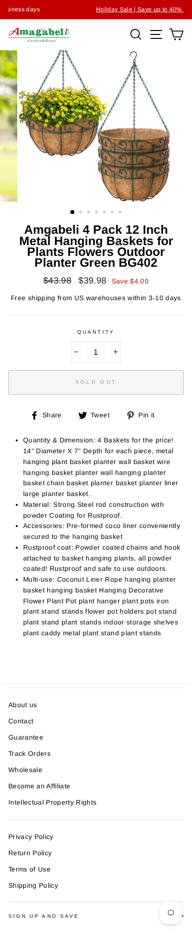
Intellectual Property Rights (52, 802)
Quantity (95, 332)
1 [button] (72, 212)
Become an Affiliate (39, 786)
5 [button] (105, 213)
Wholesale (25, 770)
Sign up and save (43, 916)
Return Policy (30, 853)
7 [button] (121, 213)
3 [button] (89, 213)
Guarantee (25, 737)
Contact (20, 721)
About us (22, 705)
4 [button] (97, 213)
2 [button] (81, 213)
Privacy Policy (31, 837)
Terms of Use (29, 869)
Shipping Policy (33, 885)
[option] (96, 126)
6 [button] (113, 213)
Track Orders (29, 753)
